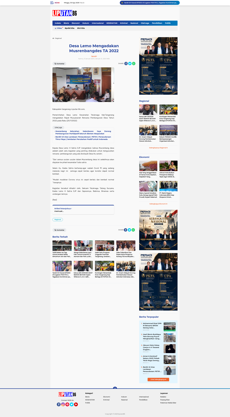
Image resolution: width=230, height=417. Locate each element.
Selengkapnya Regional (158, 148)
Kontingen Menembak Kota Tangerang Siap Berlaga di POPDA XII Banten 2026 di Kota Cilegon (167, 119)
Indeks (58, 23)
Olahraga (145, 23)
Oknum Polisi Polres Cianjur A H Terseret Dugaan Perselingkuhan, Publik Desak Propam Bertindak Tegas (152, 347)
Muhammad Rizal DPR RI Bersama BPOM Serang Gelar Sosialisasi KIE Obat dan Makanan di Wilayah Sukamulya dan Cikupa (152, 325)
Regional (58, 219)
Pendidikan (157, 23)
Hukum (85, 23)
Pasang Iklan (165, 400)
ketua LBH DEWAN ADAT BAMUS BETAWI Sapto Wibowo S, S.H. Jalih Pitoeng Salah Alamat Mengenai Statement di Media (147, 119)
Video (59, 28)
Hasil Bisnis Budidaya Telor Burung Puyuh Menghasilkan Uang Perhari (152, 336)
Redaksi (163, 397)
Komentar (60, 64)
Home (57, 3)
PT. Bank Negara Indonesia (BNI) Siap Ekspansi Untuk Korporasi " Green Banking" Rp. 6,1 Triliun (167, 195)
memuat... (59, 211)
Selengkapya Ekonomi (158, 204)
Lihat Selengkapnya (158, 379)
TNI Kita (81, 28)
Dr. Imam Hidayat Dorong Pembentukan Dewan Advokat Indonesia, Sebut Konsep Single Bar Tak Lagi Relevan (148, 139)
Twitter (73, 407)
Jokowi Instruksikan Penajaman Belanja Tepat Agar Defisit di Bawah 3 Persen (166, 175)
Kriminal (124, 23)
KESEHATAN (111, 23)
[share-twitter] (130, 63)
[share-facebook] (126, 63)
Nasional (134, 23)
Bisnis (66, 23)
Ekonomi (76, 23)
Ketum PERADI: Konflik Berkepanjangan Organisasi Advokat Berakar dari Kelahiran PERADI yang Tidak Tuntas (168, 139)
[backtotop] (115, 389)
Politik (168, 23)
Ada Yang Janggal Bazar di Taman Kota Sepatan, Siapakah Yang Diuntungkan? (147, 175)
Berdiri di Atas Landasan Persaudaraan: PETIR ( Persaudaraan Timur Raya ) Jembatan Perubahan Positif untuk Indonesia (152, 369)
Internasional (98, 23)
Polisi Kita (70, 28)
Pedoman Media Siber (168, 403)
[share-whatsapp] (133, 63)
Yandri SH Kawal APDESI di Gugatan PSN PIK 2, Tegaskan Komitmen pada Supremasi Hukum (151, 3)
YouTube (77, 407)
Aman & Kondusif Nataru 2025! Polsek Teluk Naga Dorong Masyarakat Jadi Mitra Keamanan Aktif (152, 358)
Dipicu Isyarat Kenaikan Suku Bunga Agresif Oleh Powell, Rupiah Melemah (148, 195)
